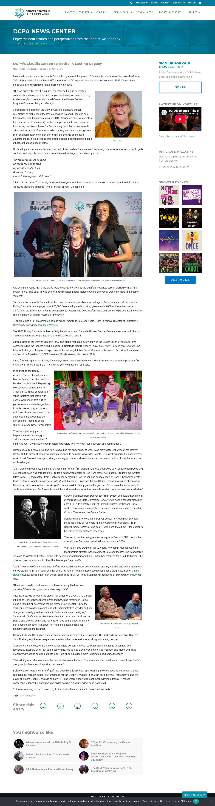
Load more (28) (180, 279)
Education (121, 12)
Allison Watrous (49, 325)
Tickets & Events (77, 12)
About (192, 12)
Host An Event (170, 12)
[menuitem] (142, 3)
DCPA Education (28, 695)
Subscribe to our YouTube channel (177, 136)
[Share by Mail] (112, 706)
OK (196, 801)
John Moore (57, 69)
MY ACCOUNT (142, 3)
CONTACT (165, 3)
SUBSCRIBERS (179, 3)
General (43, 69)
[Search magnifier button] (131, 3)
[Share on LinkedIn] (77, 706)
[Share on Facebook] (43, 706)
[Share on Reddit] (95, 706)
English (191, 3)
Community (144, 12)
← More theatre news (30, 43)
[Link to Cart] (199, 3)
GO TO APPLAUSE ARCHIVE (174, 166)
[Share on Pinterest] (60, 706)
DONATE (154, 3)
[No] (211, 801)
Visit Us (101, 12)
